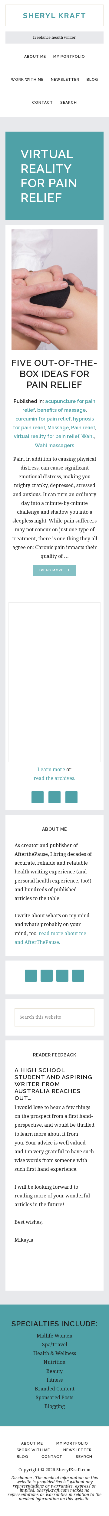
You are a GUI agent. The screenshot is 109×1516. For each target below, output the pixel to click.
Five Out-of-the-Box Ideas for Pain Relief (54, 374)
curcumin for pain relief (43, 419)
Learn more (51, 769)
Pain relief (83, 428)
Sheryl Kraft (54, 15)
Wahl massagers (54, 445)
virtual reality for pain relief (46, 436)
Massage (58, 428)
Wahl (87, 436)
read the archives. (54, 778)
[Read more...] (57, 572)
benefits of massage (61, 410)
